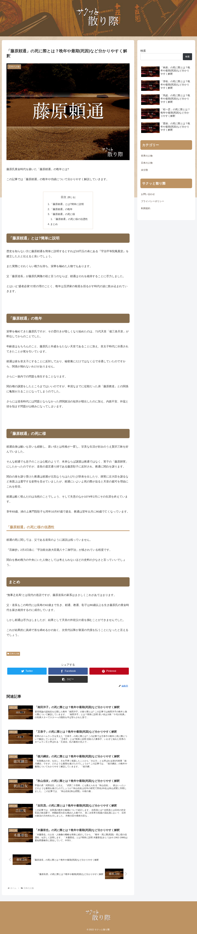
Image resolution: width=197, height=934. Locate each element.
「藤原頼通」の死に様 (62, 214)
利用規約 (145, 208)
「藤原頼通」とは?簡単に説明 (67, 204)
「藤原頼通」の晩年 (61, 209)
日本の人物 (14, 654)
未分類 (144, 170)
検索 (143, 50)
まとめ (54, 224)
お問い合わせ (148, 194)
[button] (68, 679)
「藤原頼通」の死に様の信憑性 (70, 219)
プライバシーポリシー (152, 201)
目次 (63, 197)
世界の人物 (147, 156)
